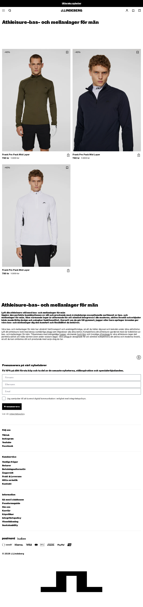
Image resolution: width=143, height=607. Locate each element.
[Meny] (3, 10)
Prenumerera (12, 406)
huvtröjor (81, 334)
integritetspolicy (16, 414)
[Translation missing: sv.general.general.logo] (71, 10)
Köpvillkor (8, 514)
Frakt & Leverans (11, 477)
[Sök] (10, 10)
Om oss (6, 507)
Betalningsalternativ (14, 469)
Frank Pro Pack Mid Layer (15, 154)
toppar (62, 334)
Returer (6, 466)
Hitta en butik (10, 480)
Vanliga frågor (10, 462)
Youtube (6, 442)
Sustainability (10, 525)
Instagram (8, 439)
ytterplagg (105, 334)
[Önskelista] (133, 10)
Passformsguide (11, 503)
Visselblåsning (10, 522)
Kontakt (7, 484)
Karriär (6, 511)
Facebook (7, 446)
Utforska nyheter (71, 3)
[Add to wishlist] (67, 52)
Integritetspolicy (11, 518)
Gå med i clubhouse (13, 500)
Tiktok (5, 435)
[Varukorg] (139, 10)
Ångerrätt (7, 473)
